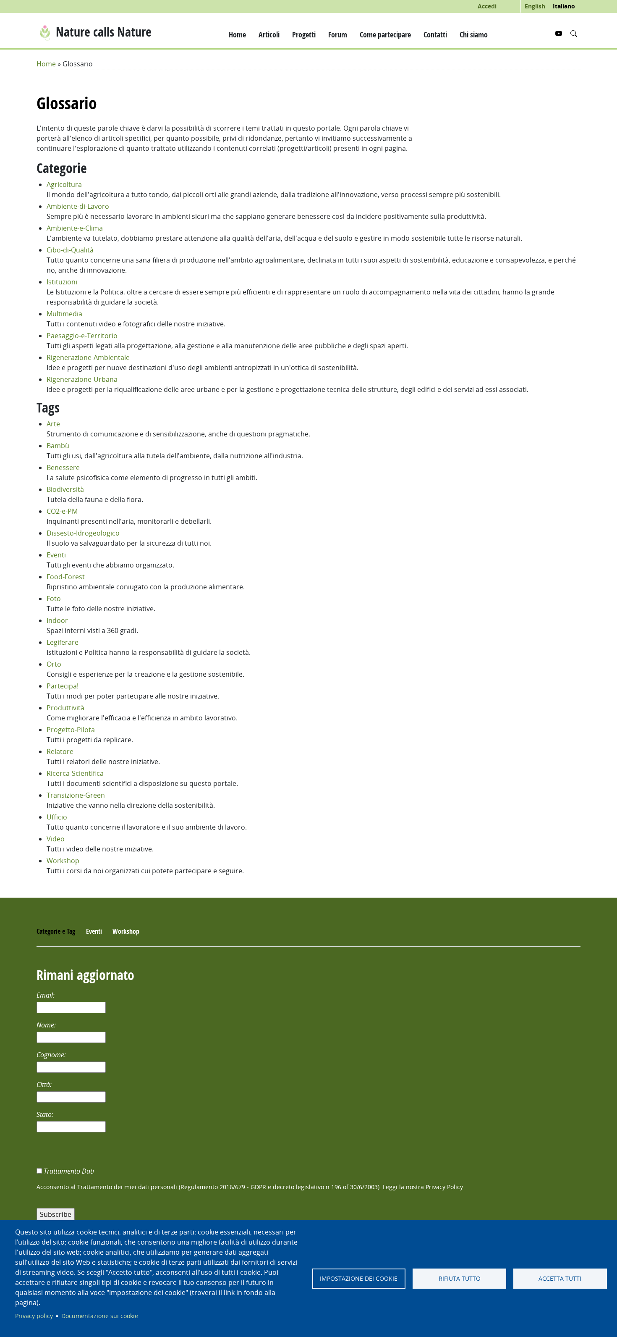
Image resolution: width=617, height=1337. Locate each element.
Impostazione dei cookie (358, 1278)
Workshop (63, 860)
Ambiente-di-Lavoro (78, 206)
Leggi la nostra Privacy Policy (423, 1187)
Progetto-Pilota (71, 729)
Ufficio (57, 817)
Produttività (65, 707)
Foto (54, 598)
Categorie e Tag (56, 931)
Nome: (47, 1025)
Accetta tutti (560, 1278)
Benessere (63, 467)
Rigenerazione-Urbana (82, 379)
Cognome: (52, 1054)
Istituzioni (62, 281)
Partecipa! (62, 686)
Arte (53, 423)
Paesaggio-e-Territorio (82, 335)
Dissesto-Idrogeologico (83, 533)
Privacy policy (34, 1316)
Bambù (58, 445)
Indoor (57, 620)
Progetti (304, 34)
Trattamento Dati (70, 1171)
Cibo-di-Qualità (70, 250)
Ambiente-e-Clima (75, 228)
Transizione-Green (76, 795)
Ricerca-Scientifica (75, 773)
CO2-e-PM (62, 511)
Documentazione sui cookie (99, 1316)
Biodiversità (65, 489)
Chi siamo (474, 34)
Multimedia (64, 313)
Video (56, 838)
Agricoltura (64, 184)
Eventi (56, 554)
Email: (46, 995)
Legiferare (62, 642)
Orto (54, 664)
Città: (45, 1084)
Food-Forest (66, 576)
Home (237, 34)
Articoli (269, 34)
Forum (337, 34)
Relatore (60, 751)
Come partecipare (385, 34)
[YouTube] (559, 33)
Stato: (46, 1114)
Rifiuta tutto (460, 1278)
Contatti (435, 34)
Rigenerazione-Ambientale (88, 357)
